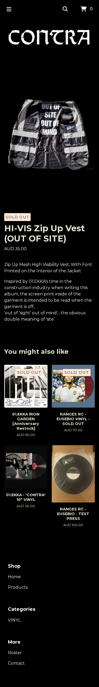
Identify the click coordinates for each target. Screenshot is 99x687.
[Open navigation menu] (9, 9)
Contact (16, 663)
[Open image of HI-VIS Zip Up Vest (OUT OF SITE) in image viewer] (49, 131)
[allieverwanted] (49, 39)
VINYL (14, 620)
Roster (15, 652)
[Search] (65, 9)
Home (14, 576)
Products (18, 587)
